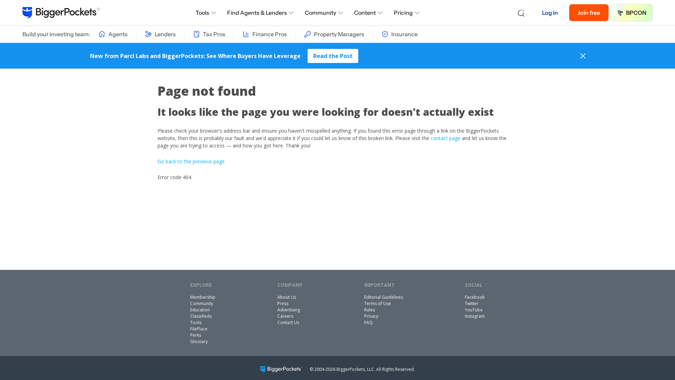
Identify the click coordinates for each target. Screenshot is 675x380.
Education (200, 310)
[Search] (521, 13)
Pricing (403, 12)
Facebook (474, 297)
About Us (286, 297)
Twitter (471, 303)
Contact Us (288, 322)
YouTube (474, 310)
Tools (202, 12)
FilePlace (198, 329)
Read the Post (333, 56)
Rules (369, 310)
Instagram (475, 316)
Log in (550, 12)
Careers (285, 316)
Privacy (371, 316)
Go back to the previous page (191, 161)
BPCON (636, 12)
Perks (195, 335)
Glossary (199, 341)
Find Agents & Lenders (257, 12)
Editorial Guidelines (383, 297)
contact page (446, 138)
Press (282, 303)
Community (320, 12)
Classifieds (201, 316)
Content (365, 12)
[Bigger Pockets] (61, 12)
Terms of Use (377, 303)
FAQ (368, 322)
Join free (589, 12)
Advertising (288, 310)
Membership (203, 297)
